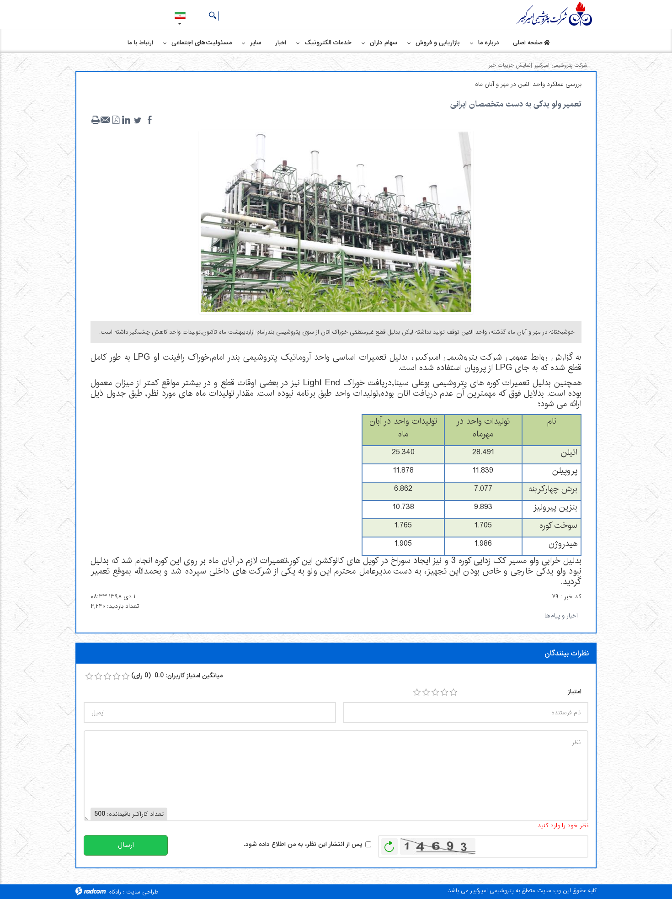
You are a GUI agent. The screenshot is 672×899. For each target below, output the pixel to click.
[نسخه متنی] (95, 120)
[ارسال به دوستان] (105, 120)
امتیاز (574, 692)
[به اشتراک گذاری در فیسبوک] (149, 120)
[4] (444, 692)
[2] (426, 692)
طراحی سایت (142, 892)
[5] (453, 692)
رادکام (114, 892)
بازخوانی (389, 844)
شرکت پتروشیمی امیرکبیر (560, 65)
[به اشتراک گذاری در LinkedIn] (126, 120)
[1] (417, 692)
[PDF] (116, 120)
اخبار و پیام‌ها (561, 616)
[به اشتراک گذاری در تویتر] (137, 120)
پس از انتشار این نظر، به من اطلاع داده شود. (303, 844)
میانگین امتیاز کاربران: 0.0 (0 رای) (177, 676)
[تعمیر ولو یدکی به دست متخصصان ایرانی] (336, 221)
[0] (89, 676)
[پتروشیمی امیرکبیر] (555, 14)
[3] (435, 692)
